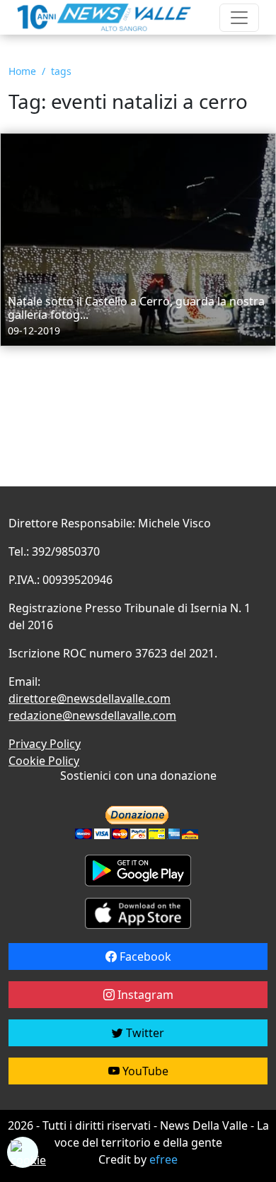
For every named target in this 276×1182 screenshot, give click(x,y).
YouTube (144, 1071)
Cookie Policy (43, 760)
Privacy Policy (44, 743)
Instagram (144, 994)
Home (22, 71)
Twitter (143, 1033)
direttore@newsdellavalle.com (89, 698)
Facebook (144, 956)
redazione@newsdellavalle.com (92, 715)
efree (163, 1159)
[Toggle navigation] (239, 18)
